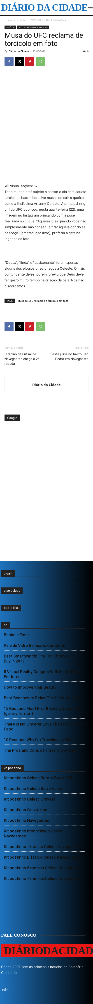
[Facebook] (9, 61)
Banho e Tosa (16, 634)
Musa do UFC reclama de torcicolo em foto (43, 300)
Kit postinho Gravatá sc (25, 809)
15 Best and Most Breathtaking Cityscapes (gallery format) (43, 711)
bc (5, 625)
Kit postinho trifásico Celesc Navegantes (42, 846)
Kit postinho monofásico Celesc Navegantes (33, 833)
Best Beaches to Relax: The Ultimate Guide (43, 697)
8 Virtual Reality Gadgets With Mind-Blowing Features (44, 674)
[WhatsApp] (40, 61)
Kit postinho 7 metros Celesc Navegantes (42, 878)
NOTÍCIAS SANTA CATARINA (48, 20)
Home (8, 20)
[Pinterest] (29, 61)
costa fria (11, 608)
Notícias (21, 20)
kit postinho (12, 768)
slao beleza (12, 590)
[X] (19, 61)
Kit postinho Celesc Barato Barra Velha (40, 777)
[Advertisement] (41, 438)
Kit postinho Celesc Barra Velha (33, 788)
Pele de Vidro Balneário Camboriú (34, 645)
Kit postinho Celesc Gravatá (29, 799)
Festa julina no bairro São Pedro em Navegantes (69, 356)
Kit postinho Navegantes (26, 820)
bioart (8, 573)
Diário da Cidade (19, 51)
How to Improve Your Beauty (30, 687)
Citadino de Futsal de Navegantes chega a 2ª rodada (22, 359)
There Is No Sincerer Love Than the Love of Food (44, 726)
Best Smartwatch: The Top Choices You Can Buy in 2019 (44, 658)
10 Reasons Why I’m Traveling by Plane (39, 739)
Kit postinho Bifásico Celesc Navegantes (41, 857)
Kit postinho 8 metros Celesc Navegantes (42, 867)
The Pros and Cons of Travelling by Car (39, 750)
